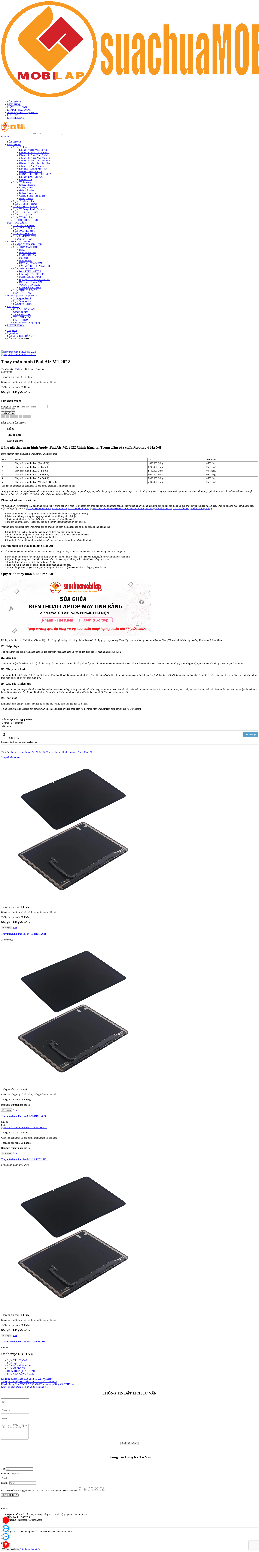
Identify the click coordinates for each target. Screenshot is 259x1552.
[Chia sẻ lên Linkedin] (12, 417)
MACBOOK (25, 260)
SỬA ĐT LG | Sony (22, 214)
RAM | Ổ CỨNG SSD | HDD (27, 244)
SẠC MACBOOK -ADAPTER (34, 266)
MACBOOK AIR (27, 252)
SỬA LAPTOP (14, 1363)
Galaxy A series (26, 187)
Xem (15, 927)
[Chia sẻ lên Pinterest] (16, 417)
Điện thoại (6, 1473)
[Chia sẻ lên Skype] (25, 417)
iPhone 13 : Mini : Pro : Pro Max (34, 160)
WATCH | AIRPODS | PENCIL (22, 112)
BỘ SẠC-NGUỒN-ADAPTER (34, 279)
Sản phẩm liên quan (10, 757)
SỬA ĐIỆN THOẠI (17, 1360)
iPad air (18, 369)
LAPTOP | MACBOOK (19, 109)
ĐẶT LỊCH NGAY (129, 1443)
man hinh (53, 752)
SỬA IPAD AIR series (24, 225)
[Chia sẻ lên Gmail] (20, 417)
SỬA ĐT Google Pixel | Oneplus (29, 209)
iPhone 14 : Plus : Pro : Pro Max (34, 158)
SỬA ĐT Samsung (22, 182)
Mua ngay (6, 928)
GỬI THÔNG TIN (9, 1495)
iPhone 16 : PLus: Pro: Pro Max (34, 152)
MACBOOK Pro (27, 255)
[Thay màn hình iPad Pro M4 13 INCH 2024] (73, 902)
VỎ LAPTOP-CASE (29, 285)
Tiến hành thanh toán (30, 1549)
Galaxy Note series (28, 193)
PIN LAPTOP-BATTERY (32, 274)
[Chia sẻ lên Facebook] (3, 417)
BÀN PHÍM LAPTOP (30, 271)
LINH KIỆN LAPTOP (30, 287)
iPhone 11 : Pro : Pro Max (31, 166)
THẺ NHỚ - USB (22, 314)
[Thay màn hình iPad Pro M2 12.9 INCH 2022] (24, 1127)
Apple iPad (83, 752)
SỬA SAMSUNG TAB (24, 236)
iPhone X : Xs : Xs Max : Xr (32, 168)
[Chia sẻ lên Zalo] (29, 417)
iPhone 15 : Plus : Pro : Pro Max (34, 155)
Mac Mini (23, 258)
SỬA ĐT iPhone (21, 147)
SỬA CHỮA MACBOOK (26, 247)
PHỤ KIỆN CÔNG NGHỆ (20, 1373)
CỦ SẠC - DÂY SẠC (24, 309)
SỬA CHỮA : (14, 101)
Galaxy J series (26, 198)
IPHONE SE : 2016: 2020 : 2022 (35, 174)
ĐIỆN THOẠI (14, 104)
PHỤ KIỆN (13, 115)
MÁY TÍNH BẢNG (17, 107)
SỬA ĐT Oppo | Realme (25, 204)
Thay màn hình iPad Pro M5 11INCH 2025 (23, 1341)
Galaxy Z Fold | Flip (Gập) (32, 195)
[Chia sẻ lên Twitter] (7, 417)
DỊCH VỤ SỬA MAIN (30, 263)
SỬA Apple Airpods (22, 303)
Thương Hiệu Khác (22, 239)
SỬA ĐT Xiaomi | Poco (24, 201)
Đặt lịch (5, 136)
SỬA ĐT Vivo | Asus (23, 217)
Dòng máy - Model (10, 406)
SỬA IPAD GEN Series (24, 228)
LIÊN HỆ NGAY (15, 118)
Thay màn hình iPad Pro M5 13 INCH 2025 (23, 1116)
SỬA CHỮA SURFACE (25, 290)
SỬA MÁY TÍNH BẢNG (19, 1365)
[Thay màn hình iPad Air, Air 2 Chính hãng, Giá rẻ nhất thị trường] (58, 508)
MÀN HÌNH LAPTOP (30, 276)
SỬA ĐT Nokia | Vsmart (25, 206)
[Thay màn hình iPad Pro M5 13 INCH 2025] (73, 1084)
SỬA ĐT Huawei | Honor (25, 212)
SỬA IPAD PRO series (24, 231)
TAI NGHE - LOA (22, 317)
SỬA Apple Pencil (22, 298)
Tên (3, 1469)
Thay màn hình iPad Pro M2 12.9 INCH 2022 (24, 1159)
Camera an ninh (20, 312)
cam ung (73, 752)
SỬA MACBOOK (16, 1368)
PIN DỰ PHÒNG (21, 320)
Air (91, 752)
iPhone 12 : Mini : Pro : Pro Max (34, 163)
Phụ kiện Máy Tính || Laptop (26, 322)
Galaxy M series (27, 185)
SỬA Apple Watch (22, 301)
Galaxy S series (26, 190)
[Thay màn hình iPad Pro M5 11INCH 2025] (73, 1310)
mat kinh (63, 752)
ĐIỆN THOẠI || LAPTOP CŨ (22, 1371)
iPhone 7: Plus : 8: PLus (30, 171)
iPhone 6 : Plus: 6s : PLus (31, 177)
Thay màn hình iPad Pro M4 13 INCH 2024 (23, 934)
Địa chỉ (4, 1482)
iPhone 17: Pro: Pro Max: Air (33, 150)
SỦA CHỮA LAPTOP (24, 268)
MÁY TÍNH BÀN (22, 293)
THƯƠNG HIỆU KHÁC (25, 220)
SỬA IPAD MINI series (24, 233)
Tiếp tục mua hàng (10, 1549)
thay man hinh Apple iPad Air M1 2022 (29, 752)
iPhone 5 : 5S (25, 179)
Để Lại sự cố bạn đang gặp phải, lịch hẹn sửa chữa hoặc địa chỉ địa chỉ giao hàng (39, 1490)
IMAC (22, 249)
